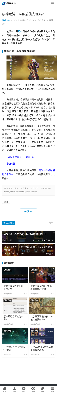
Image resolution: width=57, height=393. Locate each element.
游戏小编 (6, 20)
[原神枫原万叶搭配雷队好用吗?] (15, 336)
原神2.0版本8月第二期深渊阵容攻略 (41, 348)
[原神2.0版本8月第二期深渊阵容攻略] (42, 336)
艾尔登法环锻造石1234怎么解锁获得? (41, 318)
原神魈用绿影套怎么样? (13, 318)
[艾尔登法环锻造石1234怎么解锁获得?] (42, 306)
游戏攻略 (41, 20)
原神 (20, 31)
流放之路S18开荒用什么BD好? (14, 288)
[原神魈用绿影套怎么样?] (15, 306)
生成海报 (9, 223)
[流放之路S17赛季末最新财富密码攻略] (42, 275)
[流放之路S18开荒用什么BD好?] (15, 275)
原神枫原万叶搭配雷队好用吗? (14, 348)
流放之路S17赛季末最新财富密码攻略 (41, 288)
